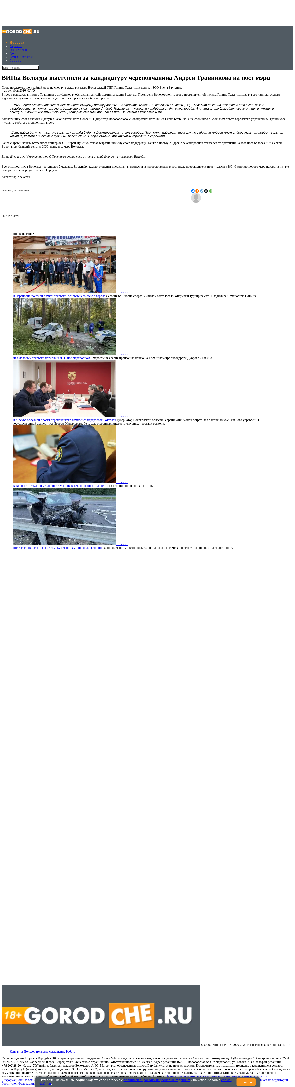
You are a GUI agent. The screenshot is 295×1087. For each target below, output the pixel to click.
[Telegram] (201, 191)
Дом (13, 53)
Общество (18, 49)
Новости (17, 42)
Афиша (16, 46)
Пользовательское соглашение (44, 1051)
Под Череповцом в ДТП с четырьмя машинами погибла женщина (58, 547)
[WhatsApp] (210, 191)
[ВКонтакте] (193, 191)
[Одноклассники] (197, 191)
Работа (16, 60)
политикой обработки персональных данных (157, 1080)
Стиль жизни (21, 57)
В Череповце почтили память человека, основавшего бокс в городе (59, 296)
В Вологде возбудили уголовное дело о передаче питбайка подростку (61, 485)
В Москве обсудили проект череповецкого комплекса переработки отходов (65, 420)
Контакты (16, 1051)
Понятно (246, 1082)
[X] (206, 191)
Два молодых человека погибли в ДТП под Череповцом (52, 358)
